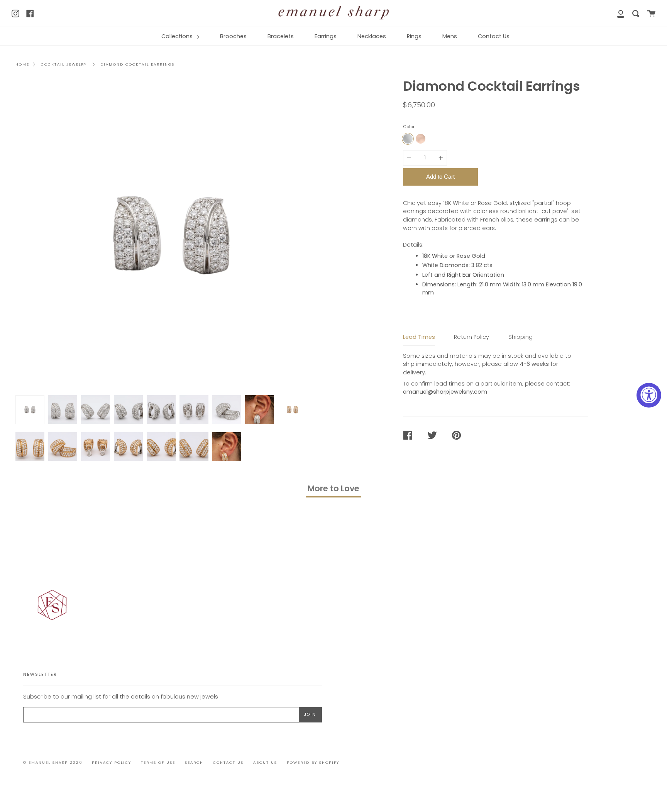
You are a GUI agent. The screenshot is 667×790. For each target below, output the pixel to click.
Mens (449, 36)
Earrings (326, 36)
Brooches (233, 36)
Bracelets (280, 36)
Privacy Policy (111, 762)
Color (409, 126)
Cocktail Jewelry (64, 64)
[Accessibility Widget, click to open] (649, 395)
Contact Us (494, 36)
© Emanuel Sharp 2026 (52, 762)
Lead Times (419, 337)
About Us (265, 762)
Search (194, 762)
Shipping (520, 337)
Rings (414, 36)
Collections (177, 36)
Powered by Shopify (313, 762)
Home (22, 64)
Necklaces (371, 36)
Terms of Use (158, 762)
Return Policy (471, 337)
